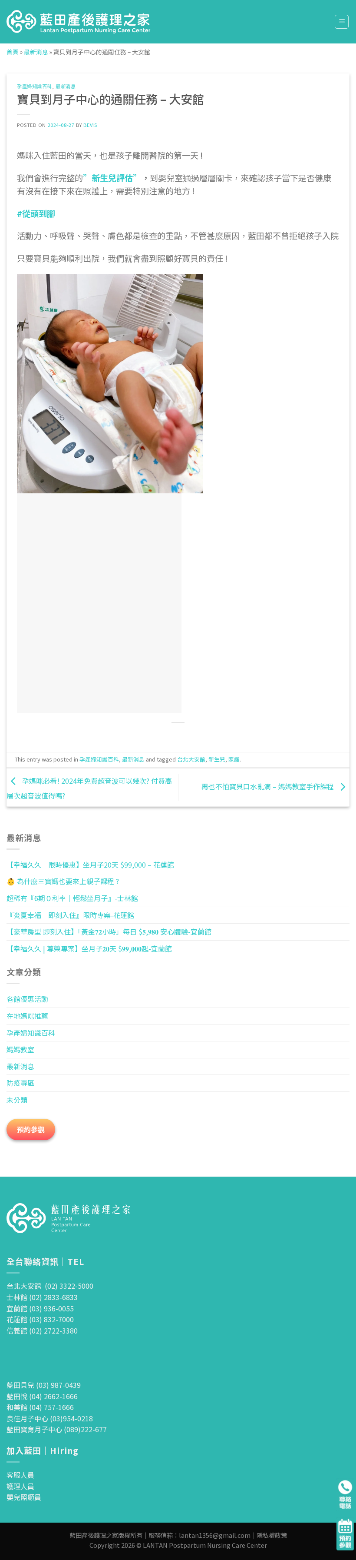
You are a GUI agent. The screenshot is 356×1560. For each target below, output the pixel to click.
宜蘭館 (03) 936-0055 (40, 1308)
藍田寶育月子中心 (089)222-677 (57, 1429)
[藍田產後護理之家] (79, 22)
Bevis (90, 124)
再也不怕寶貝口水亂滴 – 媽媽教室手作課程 (268, 786)
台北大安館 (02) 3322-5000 (50, 1286)
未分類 (17, 1099)
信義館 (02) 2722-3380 (42, 1330)
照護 (234, 759)
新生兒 (216, 759)
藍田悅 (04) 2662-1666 (42, 1396)
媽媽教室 (20, 1049)
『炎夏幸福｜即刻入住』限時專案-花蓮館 (70, 915)
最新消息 (36, 51)
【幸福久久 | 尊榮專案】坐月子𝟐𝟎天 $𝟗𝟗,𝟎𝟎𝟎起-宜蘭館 (89, 948)
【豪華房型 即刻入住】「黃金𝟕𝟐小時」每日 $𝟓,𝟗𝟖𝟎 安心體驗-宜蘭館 (109, 931)
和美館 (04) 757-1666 (40, 1407)
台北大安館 (191, 759)
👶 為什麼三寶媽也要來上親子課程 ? (63, 881)
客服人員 (20, 1475)
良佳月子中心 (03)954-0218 (50, 1418)
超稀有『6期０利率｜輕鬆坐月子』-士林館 (72, 898)
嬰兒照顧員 (24, 1497)
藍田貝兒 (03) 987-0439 (44, 1385)
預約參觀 (31, 1129)
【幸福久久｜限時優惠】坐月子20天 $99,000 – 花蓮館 (90, 864)
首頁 (13, 51)
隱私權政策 (272, 1535)
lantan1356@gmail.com (215, 1535)
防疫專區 (20, 1083)
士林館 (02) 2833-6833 (42, 1297)
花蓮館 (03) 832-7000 (40, 1319)
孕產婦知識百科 (34, 86)
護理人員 (20, 1486)
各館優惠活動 (27, 999)
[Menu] (342, 22)
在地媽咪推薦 (27, 1016)
